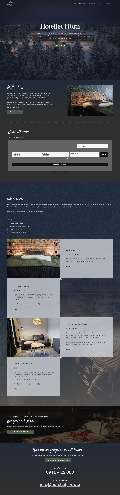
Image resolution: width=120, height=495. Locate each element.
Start (68, 4)
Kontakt (108, 4)
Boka (75, 4)
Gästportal (91, 4)
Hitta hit (100, 4)
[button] (69, 266)
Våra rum (82, 4)
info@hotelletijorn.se (60, 484)
